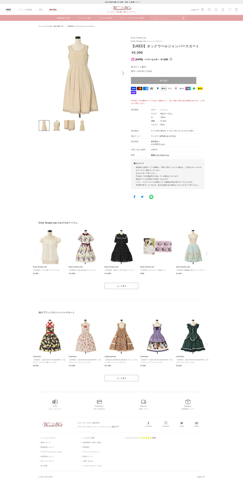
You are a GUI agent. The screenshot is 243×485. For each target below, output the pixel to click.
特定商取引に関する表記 (92, 442)
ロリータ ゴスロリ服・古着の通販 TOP (51, 26)
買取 (41, 9)
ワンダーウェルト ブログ (92, 465)
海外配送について (47, 447)
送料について (45, 442)
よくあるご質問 (88, 437)
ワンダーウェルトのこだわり (51, 451)
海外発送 (53, 9)
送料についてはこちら (160, 155)
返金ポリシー (88, 456)
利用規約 (86, 447)
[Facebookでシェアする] (134, 197)
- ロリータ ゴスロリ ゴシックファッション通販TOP (97, 426)
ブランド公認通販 (25, 9)
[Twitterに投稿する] (142, 197)
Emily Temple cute (138, 37)
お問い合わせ (88, 461)
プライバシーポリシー (91, 451)
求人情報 (43, 465)
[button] (207, 253)
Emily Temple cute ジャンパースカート (147, 41)
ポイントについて (47, 461)
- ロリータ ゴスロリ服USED (88, 422)
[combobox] (168, 18)
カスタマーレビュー (132, 437)
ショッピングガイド (48, 437)
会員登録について (47, 456)
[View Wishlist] (202, 10)
